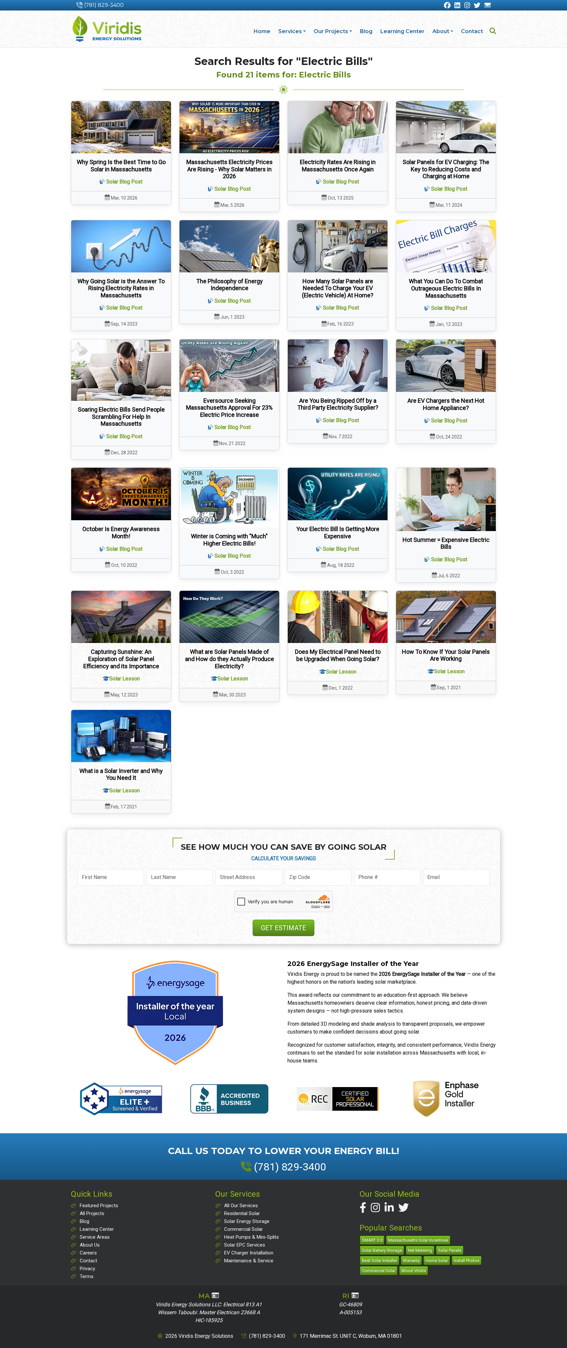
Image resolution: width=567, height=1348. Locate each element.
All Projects (92, 1213)
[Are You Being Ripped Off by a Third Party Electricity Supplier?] (338, 365)
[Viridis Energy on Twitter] (477, 6)
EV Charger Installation (248, 1253)
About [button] (440, 31)
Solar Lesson (124, 678)
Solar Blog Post (124, 182)
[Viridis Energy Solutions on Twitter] (403, 1208)
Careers (88, 1253)
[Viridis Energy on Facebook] (447, 6)
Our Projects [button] (331, 31)
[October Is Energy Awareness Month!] (121, 494)
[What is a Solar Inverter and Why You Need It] (121, 736)
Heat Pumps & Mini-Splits (251, 1237)
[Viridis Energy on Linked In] (457, 6)
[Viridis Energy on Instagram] (467, 6)
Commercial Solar (243, 1229)
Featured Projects (99, 1206)
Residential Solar (242, 1213)
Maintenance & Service (248, 1261)
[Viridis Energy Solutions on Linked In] (389, 1208)
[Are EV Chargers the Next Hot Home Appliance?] (446, 365)
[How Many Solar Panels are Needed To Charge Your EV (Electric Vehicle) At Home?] (338, 246)
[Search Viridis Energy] (493, 32)
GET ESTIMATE (283, 928)
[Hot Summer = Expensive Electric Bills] (446, 499)
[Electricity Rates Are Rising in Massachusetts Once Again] (338, 127)
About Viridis (413, 1270)
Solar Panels (449, 1250)
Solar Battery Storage (382, 1250)
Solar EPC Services (244, 1245)
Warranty (411, 1260)
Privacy (87, 1269)
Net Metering (420, 1250)
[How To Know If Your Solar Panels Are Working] (446, 617)
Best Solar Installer (379, 1260)
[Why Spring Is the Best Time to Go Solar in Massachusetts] (121, 127)
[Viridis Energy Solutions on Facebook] (363, 1208)
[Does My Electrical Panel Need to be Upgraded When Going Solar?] (338, 617)
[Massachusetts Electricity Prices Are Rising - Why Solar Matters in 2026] (229, 127)
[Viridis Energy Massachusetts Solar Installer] (107, 29)
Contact (472, 31)
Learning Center (402, 31)
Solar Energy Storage (246, 1221)
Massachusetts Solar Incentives (418, 1240)
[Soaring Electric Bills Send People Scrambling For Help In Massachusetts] (121, 370)
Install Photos (466, 1260)
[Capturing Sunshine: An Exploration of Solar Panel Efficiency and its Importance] (121, 617)
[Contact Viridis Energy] (487, 6)
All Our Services (241, 1206)
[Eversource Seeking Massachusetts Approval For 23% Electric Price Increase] (229, 365)
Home (262, 31)
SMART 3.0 (372, 1240)
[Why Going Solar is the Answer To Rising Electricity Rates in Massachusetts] (121, 246)
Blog (366, 31)
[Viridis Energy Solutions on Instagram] (375, 1208)
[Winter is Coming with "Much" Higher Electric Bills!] (229, 497)
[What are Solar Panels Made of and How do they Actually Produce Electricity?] (229, 617)
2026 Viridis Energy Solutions (199, 1336)
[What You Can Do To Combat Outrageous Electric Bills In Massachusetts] (446, 246)
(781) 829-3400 (104, 5)
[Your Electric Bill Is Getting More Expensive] (338, 494)
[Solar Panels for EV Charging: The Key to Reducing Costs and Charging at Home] (446, 127)
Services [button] (290, 31)
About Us (90, 1245)
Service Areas (95, 1237)
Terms (87, 1276)
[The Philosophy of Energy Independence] (229, 246)
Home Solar (437, 1260)
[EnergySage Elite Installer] (175, 1013)
